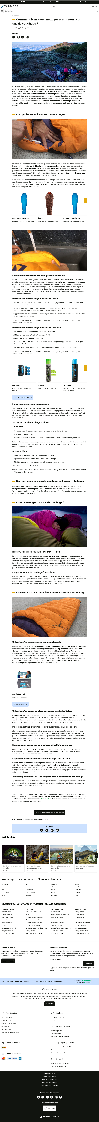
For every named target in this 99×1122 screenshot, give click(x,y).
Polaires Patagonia (56, 917)
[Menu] (1, 11)
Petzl (76, 895)
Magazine (16, 15)
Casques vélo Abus (81, 931)
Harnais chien (79, 917)
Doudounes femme (8, 909)
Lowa (3, 895)
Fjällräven (53, 884)
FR (52, 6)
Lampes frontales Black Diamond (61, 928)
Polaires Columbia (56, 925)
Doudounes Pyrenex (57, 920)
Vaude (52, 892)
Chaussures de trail (32, 920)
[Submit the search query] (97, 11)
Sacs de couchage (7, 933)
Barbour (28, 895)
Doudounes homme (8, 917)
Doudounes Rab (80, 914)
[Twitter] (18, 37)
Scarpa (52, 889)
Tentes (3, 925)
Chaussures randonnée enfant (36, 928)
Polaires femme (6, 914)
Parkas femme (6, 912)
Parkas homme (6, 920)
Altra (27, 884)
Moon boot (29, 889)
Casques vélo (30, 931)
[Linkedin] (22, 37)
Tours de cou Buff (81, 928)
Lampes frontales (7, 931)
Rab (2, 889)
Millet (27, 887)
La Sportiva (5, 892)
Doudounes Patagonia (82, 933)
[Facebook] (13, 37)
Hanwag (78, 889)
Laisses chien (79, 920)
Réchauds (29, 909)
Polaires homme (6, 922)
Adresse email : (56, 959)
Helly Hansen (30, 892)
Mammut (53, 895)
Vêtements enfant (56, 909)
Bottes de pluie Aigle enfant (59, 914)
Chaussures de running (34, 922)
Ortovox (4, 887)
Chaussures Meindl (56, 931)
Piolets (28, 914)
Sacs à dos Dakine (56, 933)
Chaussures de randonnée (35, 917)
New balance (79, 887)
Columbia (53, 887)
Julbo (77, 884)
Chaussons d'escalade (33, 925)
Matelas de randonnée (9, 928)
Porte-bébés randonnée (34, 933)
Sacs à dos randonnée (33, 912)
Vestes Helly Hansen (57, 922)
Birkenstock (79, 892)
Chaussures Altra (80, 925)
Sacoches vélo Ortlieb (82, 922)
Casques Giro (79, 912)
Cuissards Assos (80, 909)
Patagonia (4, 884)
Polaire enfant (55, 912)
